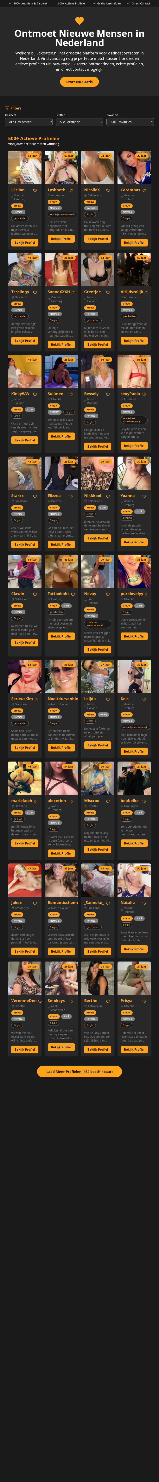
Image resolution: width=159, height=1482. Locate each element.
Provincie (112, 115)
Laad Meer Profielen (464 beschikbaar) (79, 1071)
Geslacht (10, 115)
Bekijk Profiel (25, 242)
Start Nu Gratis (79, 81)
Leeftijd (60, 115)
